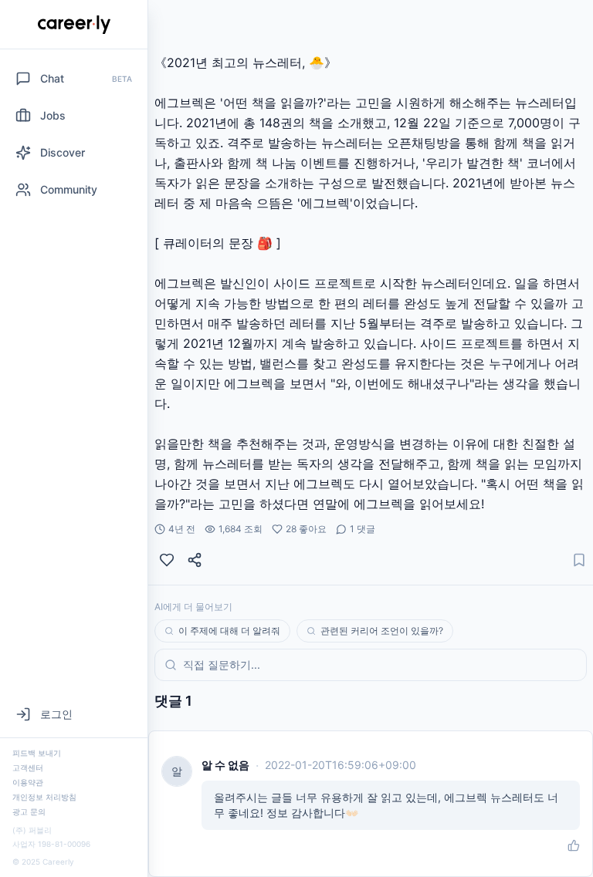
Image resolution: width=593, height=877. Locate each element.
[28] (166, 560)
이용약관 (27, 782)
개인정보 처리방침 (44, 796)
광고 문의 (29, 811)
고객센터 (27, 767)
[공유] (194, 560)
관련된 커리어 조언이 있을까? (381, 630)
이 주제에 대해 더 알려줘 (229, 630)
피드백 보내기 (36, 752)
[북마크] (579, 560)
